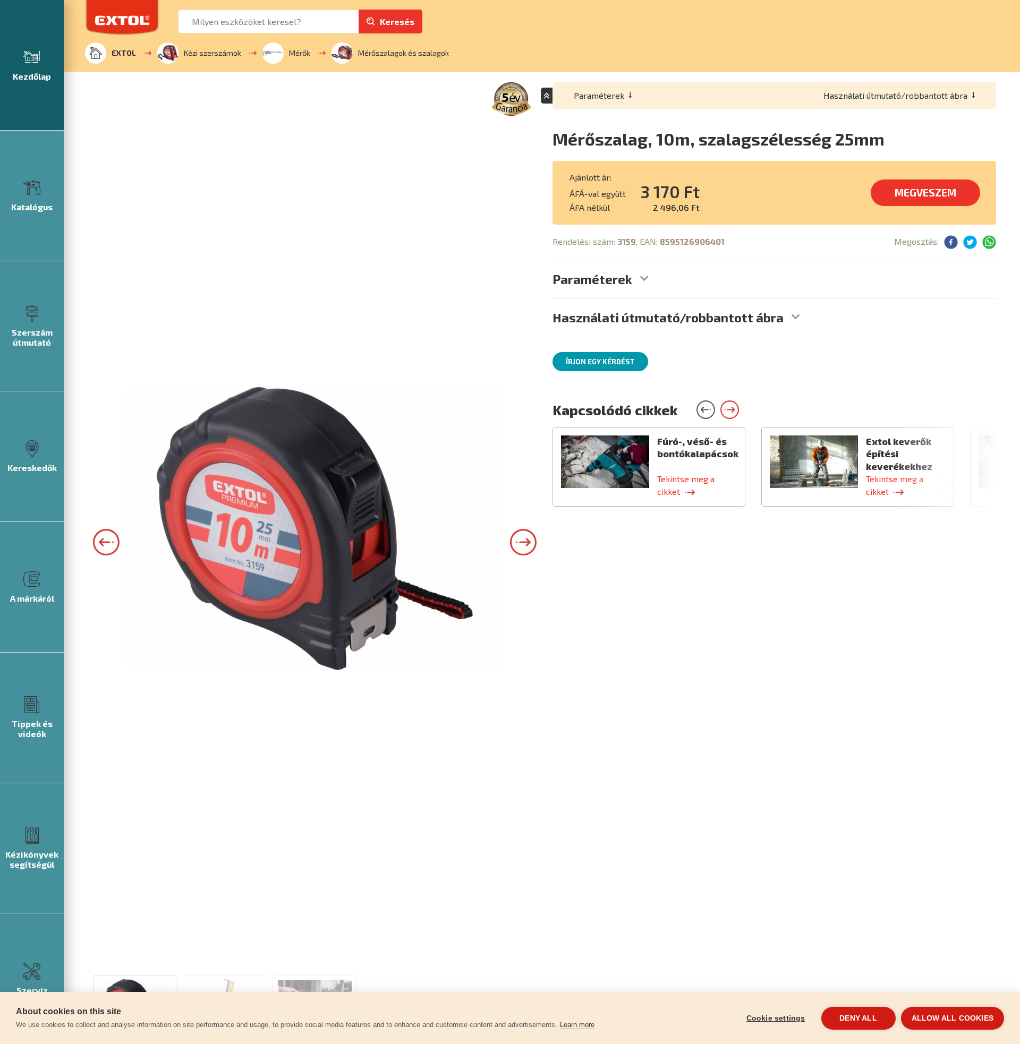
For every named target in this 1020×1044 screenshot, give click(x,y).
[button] (106, 542)
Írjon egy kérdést (600, 361)
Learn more (577, 1025)
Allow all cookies (952, 1018)
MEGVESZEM (925, 192)
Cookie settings (775, 1018)
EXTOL (124, 52)
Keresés (397, 21)
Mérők (299, 52)
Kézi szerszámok (212, 52)
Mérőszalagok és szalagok (403, 52)
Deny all (858, 1018)
